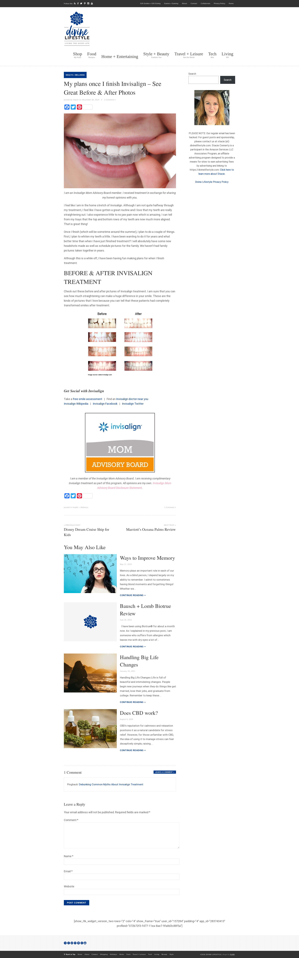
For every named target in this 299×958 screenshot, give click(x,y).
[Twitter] (81, 3)
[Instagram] (88, 3)
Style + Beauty (156, 55)
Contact (194, 3)
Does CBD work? (139, 712)
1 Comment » (110, 100)
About (184, 3)
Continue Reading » (133, 595)
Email (68, 871)
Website (69, 886)
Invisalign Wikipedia (76, 403)
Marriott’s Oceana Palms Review (151, 528)
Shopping (104, 954)
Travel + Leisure (188, 55)
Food (91, 55)
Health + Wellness (75, 75)
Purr (232, 954)
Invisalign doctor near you (132, 399)
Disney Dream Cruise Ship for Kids (86, 530)
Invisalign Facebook (105, 403)
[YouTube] (91, 3)
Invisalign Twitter (133, 403)
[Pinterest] (84, 3)
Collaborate (205, 3)
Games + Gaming (171, 3)
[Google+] (82, 943)
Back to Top (70, 954)
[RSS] (74, 3)
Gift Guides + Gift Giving (150, 3)
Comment (71, 820)
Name (68, 856)
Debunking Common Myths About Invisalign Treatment (111, 784)
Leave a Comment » (164, 772)
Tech (212, 55)
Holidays (113, 954)
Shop (77, 55)
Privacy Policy (219, 3)
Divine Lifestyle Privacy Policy (211, 181)
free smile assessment (87, 399)
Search (192, 73)
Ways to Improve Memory (147, 557)
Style (172, 954)
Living (227, 55)
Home (231, 3)
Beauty (164, 954)
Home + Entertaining (119, 56)
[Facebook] (78, 3)
